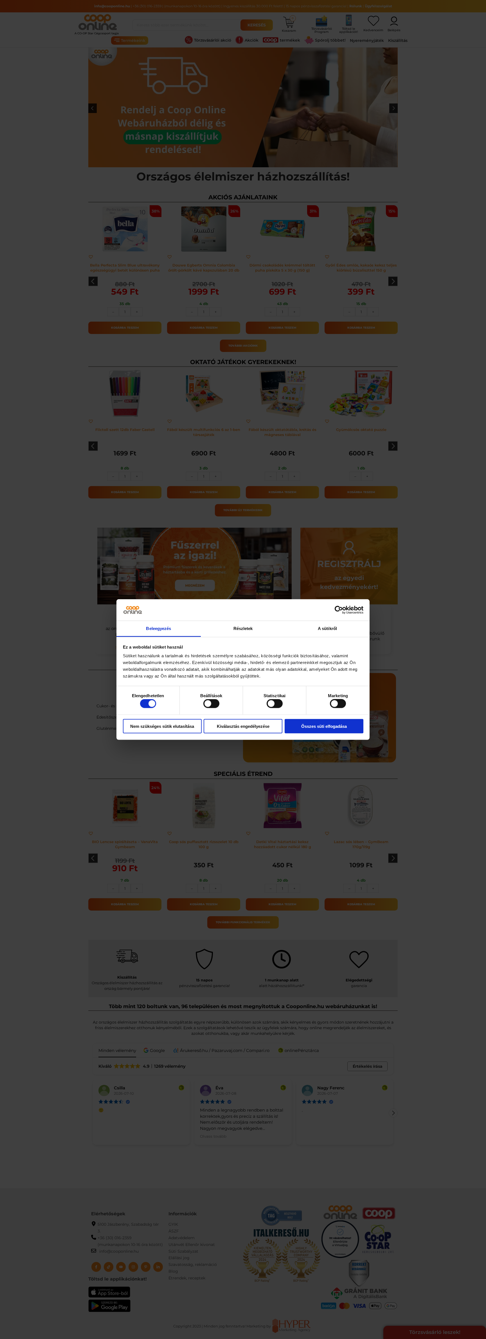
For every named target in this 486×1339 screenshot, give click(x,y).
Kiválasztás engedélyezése (243, 726)
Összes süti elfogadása (324, 726)
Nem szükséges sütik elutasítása (162, 726)
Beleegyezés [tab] (158, 628)
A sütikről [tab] (327, 628)
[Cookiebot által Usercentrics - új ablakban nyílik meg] (338, 610)
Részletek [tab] (243, 628)
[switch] (211, 703)
